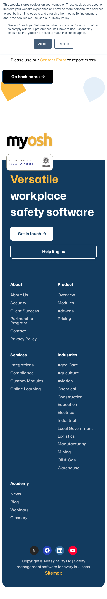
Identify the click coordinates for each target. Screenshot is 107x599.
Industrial (67, 421)
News (15, 494)
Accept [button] (42, 43)
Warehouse (68, 468)
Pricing (64, 319)
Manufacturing (72, 444)
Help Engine (53, 252)
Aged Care (68, 365)
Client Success (24, 311)
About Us (19, 295)
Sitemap (53, 573)
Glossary (18, 518)
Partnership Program (21, 321)
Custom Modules (26, 381)
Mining (64, 452)
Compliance (22, 373)
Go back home (28, 77)
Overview (66, 295)
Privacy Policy (23, 339)
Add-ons (66, 311)
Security (18, 303)
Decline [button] (64, 43)
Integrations (22, 365)
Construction (70, 397)
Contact (18, 331)
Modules (66, 303)
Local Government (75, 429)
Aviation (65, 381)
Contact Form (53, 60)
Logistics (66, 436)
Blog (14, 502)
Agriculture (68, 373)
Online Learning (25, 389)
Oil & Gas (67, 460)
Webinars (19, 510)
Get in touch (32, 234)
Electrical (66, 413)
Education (67, 405)
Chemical (67, 389)
